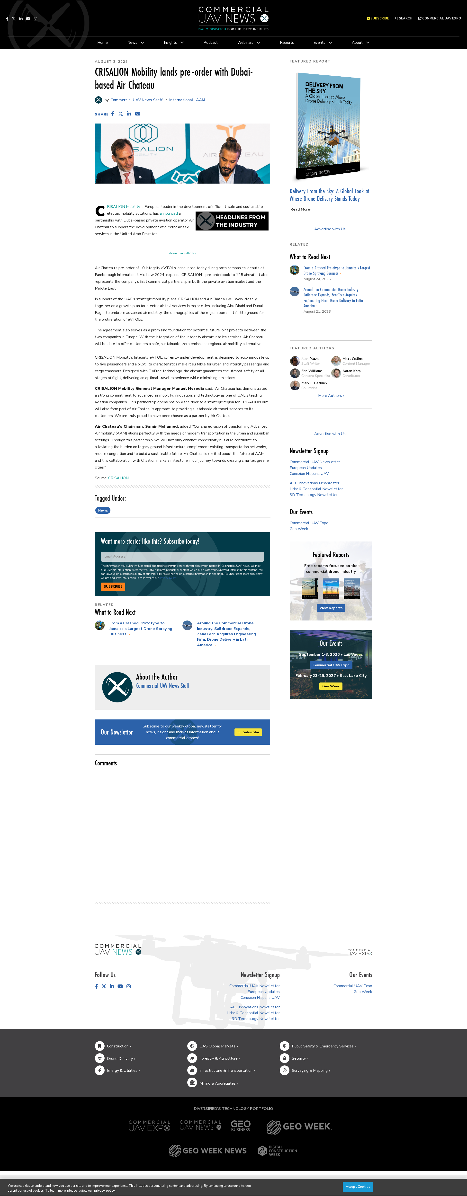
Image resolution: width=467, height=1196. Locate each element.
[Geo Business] (241, 1127)
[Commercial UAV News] (200, 1127)
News (132, 42)
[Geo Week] (299, 1127)
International (181, 100)
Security (299, 1058)
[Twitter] (14, 19)
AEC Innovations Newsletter (314, 483)
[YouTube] (28, 19)
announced (169, 213)
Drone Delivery (120, 1058)
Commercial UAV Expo (441, 18)
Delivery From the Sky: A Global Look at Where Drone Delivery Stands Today (329, 195)
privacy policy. (104, 1190)
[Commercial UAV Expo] (360, 952)
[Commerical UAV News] (118, 949)
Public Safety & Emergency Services (323, 1046)
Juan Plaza (310, 358)
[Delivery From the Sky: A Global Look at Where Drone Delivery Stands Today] (331, 126)
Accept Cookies (358, 1187)
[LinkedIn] (21, 19)
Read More (300, 209)
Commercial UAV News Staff (135, 100)
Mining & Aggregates (217, 1083)
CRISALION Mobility (123, 206)
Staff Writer (310, 363)
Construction (117, 1046)
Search (405, 18)
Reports (287, 42)
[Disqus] (182, 832)
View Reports (331, 608)
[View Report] (310, 589)
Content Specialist (315, 375)
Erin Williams (312, 370)
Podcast (211, 42)
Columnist (309, 387)
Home (102, 42)
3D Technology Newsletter (314, 494)
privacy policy (167, 578)
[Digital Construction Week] (277, 1150)
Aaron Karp (351, 370)
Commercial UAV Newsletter (315, 462)
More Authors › (331, 395)
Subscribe (113, 587)
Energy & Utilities (122, 1070)
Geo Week (299, 529)
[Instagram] (35, 19)
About (357, 42)
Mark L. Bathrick (314, 383)
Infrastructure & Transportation (225, 1070)
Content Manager (356, 363)
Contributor (351, 375)
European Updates (306, 467)
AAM (200, 100)
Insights (170, 42)
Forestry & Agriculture (218, 1058)
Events (319, 42)
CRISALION (118, 478)
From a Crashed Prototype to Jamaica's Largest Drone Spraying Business (140, 628)
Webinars (245, 42)
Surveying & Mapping (310, 1070)
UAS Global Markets (217, 1046)
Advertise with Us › (182, 253)
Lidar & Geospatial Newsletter (316, 489)
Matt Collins (352, 358)
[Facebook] (7, 19)
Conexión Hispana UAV (309, 473)
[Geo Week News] (208, 1150)
